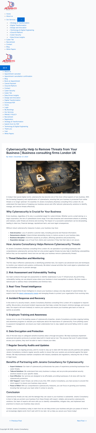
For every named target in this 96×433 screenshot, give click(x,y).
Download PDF (9, 102)
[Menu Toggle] (21, 19)
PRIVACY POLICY (10, 114)
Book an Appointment (12, 81)
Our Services (10, 20)
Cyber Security (15, 35)
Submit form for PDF (11, 124)
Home (8, 14)
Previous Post (15, 421)
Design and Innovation (18, 28)
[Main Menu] (5, 67)
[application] (16, 20)
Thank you (8, 129)
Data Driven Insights (17, 37)
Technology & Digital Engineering (22, 30)
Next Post (82, 421)
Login (6, 107)
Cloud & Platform (16, 32)
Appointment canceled (12, 74)
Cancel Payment (10, 83)
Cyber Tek (10, 40)
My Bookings (9, 110)
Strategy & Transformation (19, 23)
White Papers (11, 49)
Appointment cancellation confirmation (18, 76)
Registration (8, 119)
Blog (8, 47)
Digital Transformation (18, 25)
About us (9, 16)
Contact (9, 44)
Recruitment (10, 42)
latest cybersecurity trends (28, 293)
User (6, 131)
